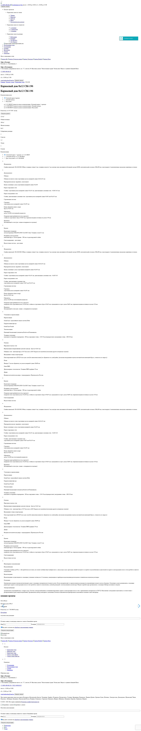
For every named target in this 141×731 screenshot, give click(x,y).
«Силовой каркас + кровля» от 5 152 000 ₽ (18, 155)
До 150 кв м (13, 42)
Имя (2, 624)
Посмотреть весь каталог (17, 22)
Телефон (33, 624)
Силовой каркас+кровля (13, 98)
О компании (7, 47)
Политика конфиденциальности (30, 702)
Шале (12, 20)
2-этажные (13, 31)
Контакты (6, 53)
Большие (12, 38)
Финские (13, 17)
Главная (3, 82)
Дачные (12, 15)
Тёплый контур (10, 99)
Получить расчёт (5, 113)
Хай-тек (12, 18)
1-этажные (13, 28)
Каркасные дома (19, 82)
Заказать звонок (5, 6)
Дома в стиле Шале (12, 654)
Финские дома (11, 651)
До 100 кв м (13, 40)
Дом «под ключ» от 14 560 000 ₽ (15, 158)
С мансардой (14, 29)
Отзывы (6, 48)
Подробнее (4, 612)
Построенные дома (9, 45)
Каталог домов (10, 82)
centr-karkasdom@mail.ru (7, 80)
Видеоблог (7, 50)
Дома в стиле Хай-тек (13, 656)
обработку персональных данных (23, 627)
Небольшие (13, 37)
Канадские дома (11, 653)
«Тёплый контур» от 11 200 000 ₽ (15, 156)
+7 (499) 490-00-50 (6, 71)
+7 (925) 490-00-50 (16, 685)
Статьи (6, 51)
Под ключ (8, 101)
